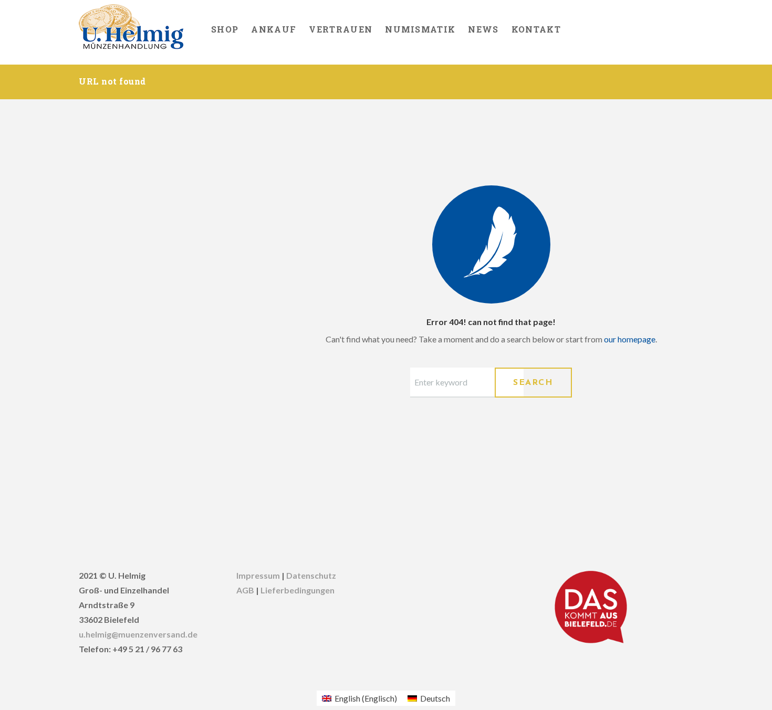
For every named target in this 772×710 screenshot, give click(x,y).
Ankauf (273, 29)
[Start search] (533, 383)
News (483, 29)
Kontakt (536, 29)
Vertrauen (340, 29)
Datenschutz (311, 575)
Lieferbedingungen (297, 590)
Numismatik (420, 29)
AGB (245, 590)
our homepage (629, 339)
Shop (224, 29)
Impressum (258, 575)
